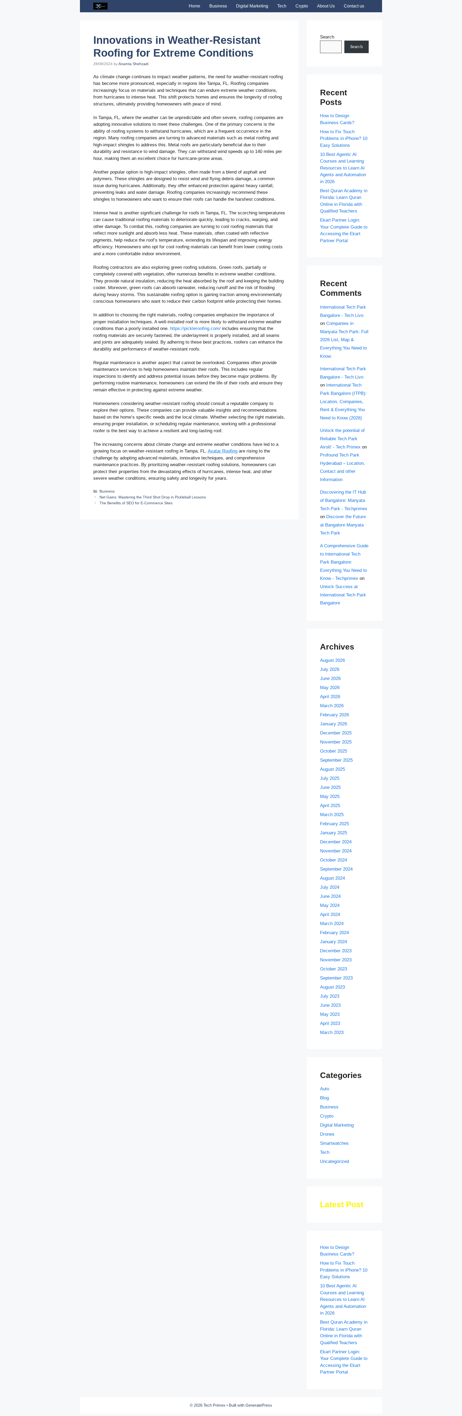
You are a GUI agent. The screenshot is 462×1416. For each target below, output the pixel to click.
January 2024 (333, 941)
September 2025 (336, 760)
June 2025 (330, 787)
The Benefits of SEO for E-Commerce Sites (135, 589)
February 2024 (334, 932)
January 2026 (333, 723)
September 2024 (336, 869)
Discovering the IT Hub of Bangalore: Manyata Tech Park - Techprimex (343, 500)
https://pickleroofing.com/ (195, 328)
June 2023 (330, 1005)
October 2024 (333, 860)
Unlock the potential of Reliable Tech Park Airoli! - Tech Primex (342, 438)
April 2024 (330, 914)
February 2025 (334, 823)
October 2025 (333, 751)
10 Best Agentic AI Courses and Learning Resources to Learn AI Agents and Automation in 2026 (343, 168)
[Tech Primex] (100, 6)
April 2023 (330, 1023)
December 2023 (336, 950)
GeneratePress (258, 1405)
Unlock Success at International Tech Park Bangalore (343, 594)
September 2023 (336, 978)
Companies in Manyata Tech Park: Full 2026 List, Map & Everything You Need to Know (344, 340)
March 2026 (332, 705)
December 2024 (336, 841)
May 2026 (330, 687)
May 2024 (330, 905)
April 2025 (330, 805)
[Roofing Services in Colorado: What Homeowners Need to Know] (188, 521)
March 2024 (332, 923)
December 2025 (336, 732)
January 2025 (333, 832)
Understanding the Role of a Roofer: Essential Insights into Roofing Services (118, 545)
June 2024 (330, 896)
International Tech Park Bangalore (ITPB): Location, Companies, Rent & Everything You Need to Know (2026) (343, 401)
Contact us (354, 6)
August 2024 (332, 878)
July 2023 (329, 996)
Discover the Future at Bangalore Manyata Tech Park (343, 525)
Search (327, 37)
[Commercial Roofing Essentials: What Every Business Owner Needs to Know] (256, 530)
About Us (326, 6)
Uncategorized (334, 1161)
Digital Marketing (252, 6)
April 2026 (330, 696)
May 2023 (330, 1014)
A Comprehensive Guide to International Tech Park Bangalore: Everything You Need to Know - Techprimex (344, 562)
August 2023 (332, 987)
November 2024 (336, 850)
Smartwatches (334, 1143)
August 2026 (332, 660)
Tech (281, 6)
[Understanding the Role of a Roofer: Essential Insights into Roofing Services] (123, 521)
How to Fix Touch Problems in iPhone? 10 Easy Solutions (343, 138)
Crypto (301, 6)
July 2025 (329, 778)
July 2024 (329, 887)
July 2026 (329, 669)
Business (218, 6)
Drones (327, 1134)
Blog (324, 1097)
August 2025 (332, 769)
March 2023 (332, 1032)
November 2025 (336, 742)
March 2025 (332, 814)
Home (194, 6)
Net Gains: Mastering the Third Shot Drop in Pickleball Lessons (152, 583)
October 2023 (333, 968)
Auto (324, 1088)
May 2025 (330, 796)
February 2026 (334, 714)
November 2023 (336, 959)
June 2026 (330, 678)
